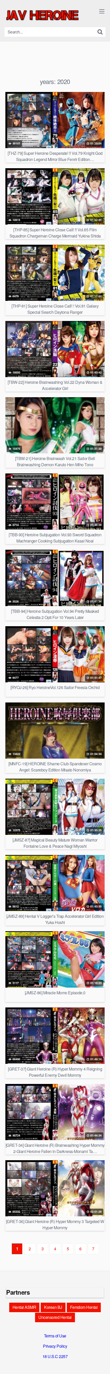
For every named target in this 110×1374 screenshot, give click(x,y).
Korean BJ (53, 1307)
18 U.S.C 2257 (55, 1356)
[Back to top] (101, 1362)
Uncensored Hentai (55, 1317)
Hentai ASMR (24, 1307)
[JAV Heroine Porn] (42, 15)
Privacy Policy (55, 1346)
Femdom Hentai (84, 1307)
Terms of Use (55, 1336)
